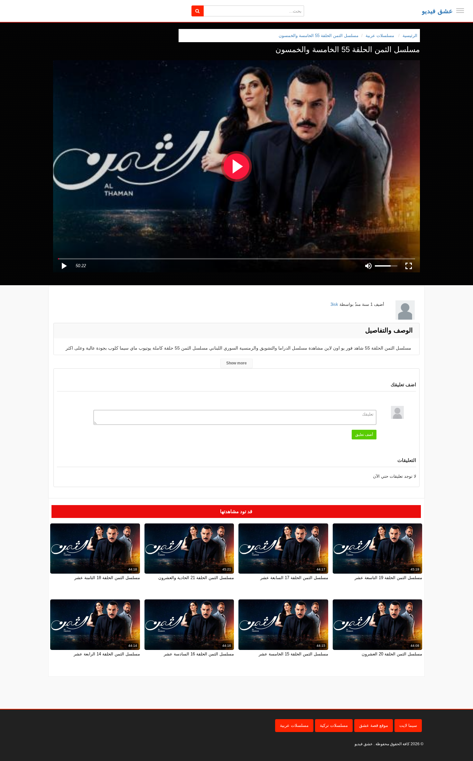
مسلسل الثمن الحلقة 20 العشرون (392, 654)
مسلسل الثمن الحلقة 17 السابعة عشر (294, 577)
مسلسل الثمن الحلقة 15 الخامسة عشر (293, 654)
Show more (236, 363)
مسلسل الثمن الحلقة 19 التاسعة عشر (388, 577)
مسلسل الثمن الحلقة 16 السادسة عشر (199, 654)
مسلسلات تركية (334, 725)
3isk (334, 304)
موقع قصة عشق (373, 725)
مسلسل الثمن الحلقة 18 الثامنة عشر (107, 577)
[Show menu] (460, 10)
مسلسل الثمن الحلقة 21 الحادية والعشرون (196, 577)
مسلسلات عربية (294, 725)
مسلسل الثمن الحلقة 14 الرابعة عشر (107, 654)
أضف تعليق (364, 434)
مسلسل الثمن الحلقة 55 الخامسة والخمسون (318, 35)
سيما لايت (408, 725)
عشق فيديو (437, 10)
